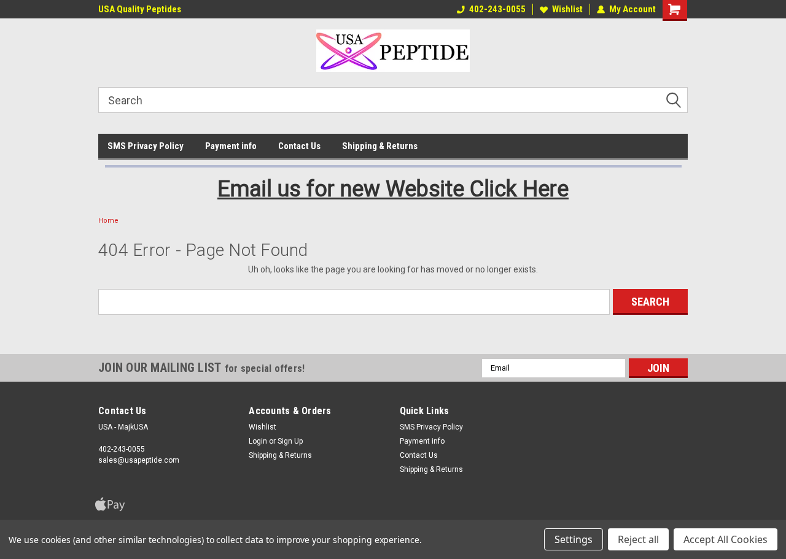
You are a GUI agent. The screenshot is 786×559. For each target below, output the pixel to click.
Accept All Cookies (725, 539)
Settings (573, 539)
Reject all (638, 539)
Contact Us (299, 146)
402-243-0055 (497, 9)
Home (108, 221)
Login (258, 441)
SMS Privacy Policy (145, 146)
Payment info (231, 146)
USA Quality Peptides (139, 9)
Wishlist (567, 9)
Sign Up (290, 441)
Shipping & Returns (380, 146)
